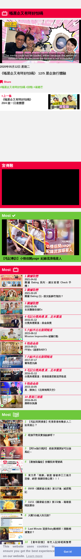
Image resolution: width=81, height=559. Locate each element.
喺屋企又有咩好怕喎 (26, 13)
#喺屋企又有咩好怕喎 (12, 87)
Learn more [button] (34, 556)
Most (7, 270)
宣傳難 (7, 165)
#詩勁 (29, 87)
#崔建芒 (38, 87)
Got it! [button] (68, 551)
